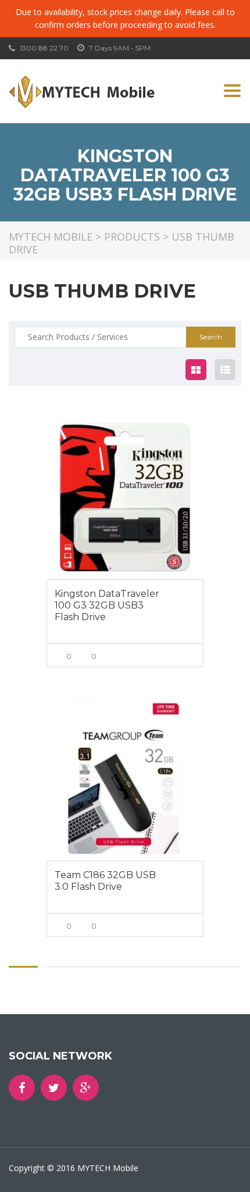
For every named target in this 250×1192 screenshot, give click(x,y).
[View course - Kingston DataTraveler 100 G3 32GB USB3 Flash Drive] (125, 497)
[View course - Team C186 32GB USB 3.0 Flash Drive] (125, 778)
